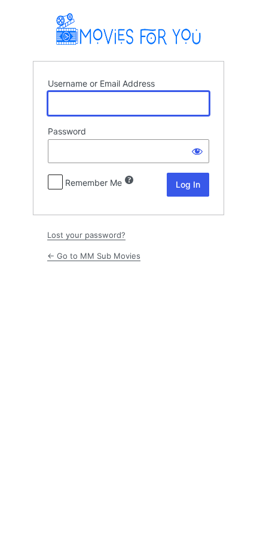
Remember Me (93, 182)
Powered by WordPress (129, 30)
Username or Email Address (101, 83)
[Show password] (197, 151)
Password (67, 131)
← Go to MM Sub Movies (93, 256)
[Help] (129, 180)
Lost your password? (86, 235)
